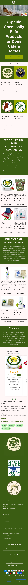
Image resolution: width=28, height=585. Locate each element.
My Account (6, 514)
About (4, 517)
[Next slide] (17, 63)
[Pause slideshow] (26, 63)
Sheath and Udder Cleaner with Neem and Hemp (6, 312)
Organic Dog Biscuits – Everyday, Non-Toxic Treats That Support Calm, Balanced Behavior (20, 194)
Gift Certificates (7, 538)
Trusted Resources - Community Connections (11, 534)
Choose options (7, 232)
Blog (4, 524)
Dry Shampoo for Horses (20, 310)
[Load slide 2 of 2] (15, 64)
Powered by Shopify (19, 575)
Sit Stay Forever (11, 575)
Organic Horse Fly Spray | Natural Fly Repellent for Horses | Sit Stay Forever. (20, 223)
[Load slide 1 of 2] (13, 64)
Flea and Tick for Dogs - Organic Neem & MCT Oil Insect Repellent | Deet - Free (7, 283)
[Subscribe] (23, 549)
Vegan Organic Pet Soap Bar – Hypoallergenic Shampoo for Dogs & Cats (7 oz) (20, 283)
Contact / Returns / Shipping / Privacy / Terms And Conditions (13, 529)
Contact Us (6, 521)
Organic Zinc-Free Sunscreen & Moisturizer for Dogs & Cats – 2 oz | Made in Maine (7, 194)
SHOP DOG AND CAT (14, 57)
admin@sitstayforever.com (10, 508)
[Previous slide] (10, 63)
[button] (3, 2)
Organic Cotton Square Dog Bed (6, 222)
